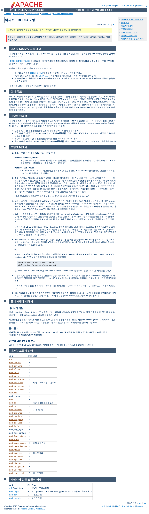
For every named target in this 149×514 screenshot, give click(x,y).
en (109, 24)
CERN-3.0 (43, 76)
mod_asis (14, 373)
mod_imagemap (16, 420)
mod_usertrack (16, 473)
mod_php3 (14, 491)
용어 (123, 5)
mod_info (14, 426)
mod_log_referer (18, 436)
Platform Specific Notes (63, 14)
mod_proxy (14, 450)
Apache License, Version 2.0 (33, 509)
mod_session (15, 498)
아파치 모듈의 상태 (129, 36)
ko (114, 24)
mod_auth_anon (16, 379)
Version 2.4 (46, 14)
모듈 (103, 5)
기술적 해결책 (127, 26)
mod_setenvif (16, 456)
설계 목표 (125, 23)
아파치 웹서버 (36, 73)
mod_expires (15, 413)
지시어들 (111, 5)
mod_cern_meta (16, 389)
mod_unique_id (16, 466)
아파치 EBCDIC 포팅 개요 (132, 19)
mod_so (12, 403)
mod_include (15, 423)
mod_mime (14, 440)
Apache (7, 14)
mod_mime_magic (17, 443)
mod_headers (15, 416)
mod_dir (13, 399)
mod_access (15, 362)
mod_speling (15, 460)
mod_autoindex (16, 386)
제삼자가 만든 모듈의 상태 (132, 39)
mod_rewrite (15, 453)
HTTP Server (18, 14)
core (11, 359)
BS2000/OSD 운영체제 (19, 61)
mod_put (13, 495)
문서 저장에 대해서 (129, 32)
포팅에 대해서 (127, 29)
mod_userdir (15, 470)
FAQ (118, 5)
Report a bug (141, 5)
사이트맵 (131, 5)
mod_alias (14, 369)
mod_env (13, 406)
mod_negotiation (18, 446)
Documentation (32, 14)
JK (10, 488)
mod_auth (14, 376)
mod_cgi (13, 393)
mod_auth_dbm (16, 383)
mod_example (15, 409)
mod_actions (15, 366)
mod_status (15, 463)
